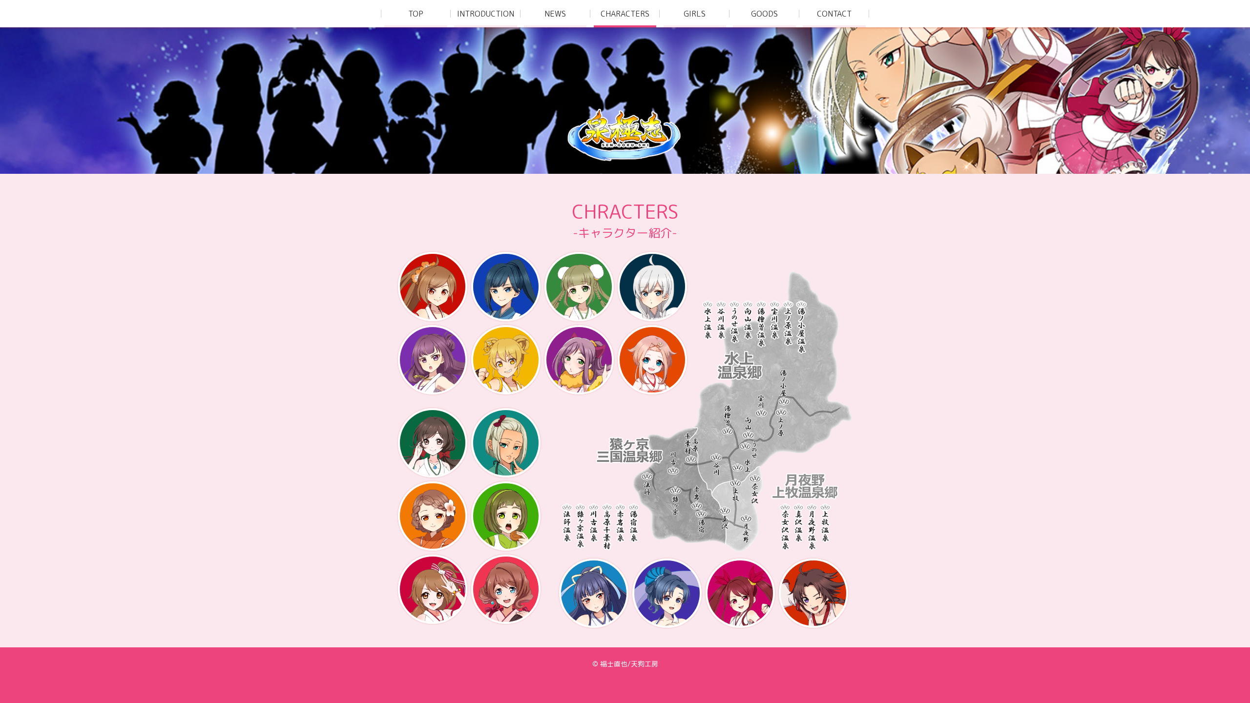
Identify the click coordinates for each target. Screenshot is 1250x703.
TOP (415, 13)
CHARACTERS (625, 13)
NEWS (555, 13)
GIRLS (695, 13)
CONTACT (834, 13)
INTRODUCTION (485, 13)
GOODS (764, 13)
